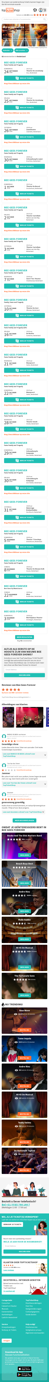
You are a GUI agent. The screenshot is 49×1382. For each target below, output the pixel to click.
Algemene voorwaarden (35, 1333)
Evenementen (7, 1311)
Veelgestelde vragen (33, 1309)
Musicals (5, 1309)
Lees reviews (8, 1270)
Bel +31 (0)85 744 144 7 (16, 1204)
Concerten (6, 1303)
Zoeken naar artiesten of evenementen (17, 19)
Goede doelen (31, 1314)
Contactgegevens (32, 1311)
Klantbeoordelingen (34, 1303)
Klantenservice (31, 1327)
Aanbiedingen (7, 1314)
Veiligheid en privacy (33, 1330)
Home (5, 30)
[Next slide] (43, 717)
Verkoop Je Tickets (9, 1330)
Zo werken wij (9, 1291)
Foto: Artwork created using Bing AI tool (37, 47)
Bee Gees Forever (15, 30)
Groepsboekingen (9, 1327)
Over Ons (29, 1306)
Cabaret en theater (9, 1306)
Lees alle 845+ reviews (28, 35)
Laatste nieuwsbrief (9, 1317)
